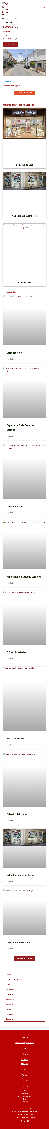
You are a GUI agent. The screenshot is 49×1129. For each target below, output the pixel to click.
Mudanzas (9, 1004)
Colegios (9, 984)
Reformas (9, 1014)
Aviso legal (17, 1117)
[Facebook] (21, 1121)
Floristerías (10, 989)
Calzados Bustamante (18, 942)
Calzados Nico (14, 352)
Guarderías (10, 994)
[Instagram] (28, 1121)
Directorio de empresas (24, 1114)
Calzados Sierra (24, 282)
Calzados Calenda (24, 165)
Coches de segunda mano (24, 1043)
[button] (10, 44)
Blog (24, 1099)
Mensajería (10, 999)
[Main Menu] (44, 8)
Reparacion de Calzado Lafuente (23, 576)
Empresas (24, 1093)
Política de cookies (29, 1117)
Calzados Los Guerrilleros (24, 216)
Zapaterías (9, 1019)
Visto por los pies (15, 738)
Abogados (9, 974)
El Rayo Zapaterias (16, 652)
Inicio (24, 1090)
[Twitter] (24, 1121)
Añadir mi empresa (24, 1096)
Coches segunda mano (14, 979)
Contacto (24, 1102)
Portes (8, 1009)
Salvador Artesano (16, 814)
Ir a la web (6, 35)
